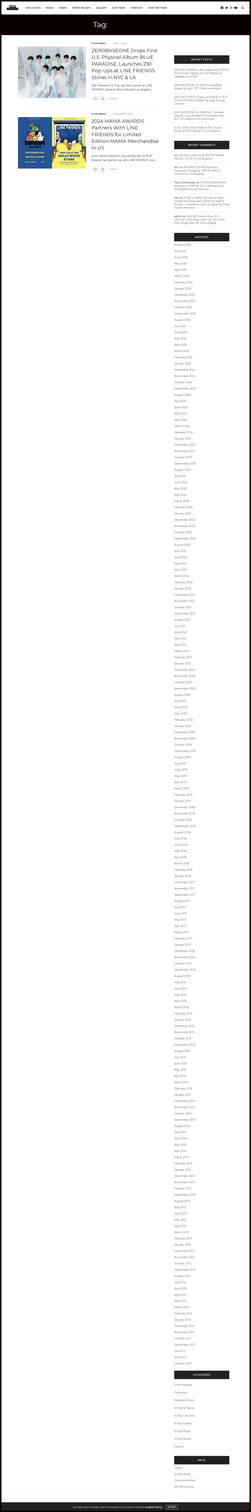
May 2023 (180, 488)
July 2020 (180, 701)
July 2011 (179, 1351)
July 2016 (180, 982)
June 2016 (180, 988)
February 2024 (183, 432)
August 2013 (182, 1201)
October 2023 (183, 457)
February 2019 (183, 794)
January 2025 (182, 363)
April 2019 (180, 782)
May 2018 (180, 851)
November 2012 (184, 1257)
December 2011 (184, 1326)
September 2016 (185, 969)
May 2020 (180, 713)
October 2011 (182, 1338)
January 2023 (182, 513)
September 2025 (185, 313)
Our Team (118, 7)
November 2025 (184, 301)
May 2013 (180, 1219)
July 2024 (180, 401)
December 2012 (184, 1251)
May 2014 (180, 1144)
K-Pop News (99, 43)
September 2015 (184, 1044)
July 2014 (180, 1132)
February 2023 (183, 507)
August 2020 (182, 694)
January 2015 (182, 1094)
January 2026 (182, 288)
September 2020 (185, 688)
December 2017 (184, 882)
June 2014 (180, 1138)
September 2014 (185, 1119)
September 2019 (185, 751)
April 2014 (180, 1151)
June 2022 (180, 557)
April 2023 (180, 494)
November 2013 (184, 1182)
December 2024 (184, 369)
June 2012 (180, 1288)
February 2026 (183, 282)
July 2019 (180, 763)
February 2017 (183, 938)
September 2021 (185, 613)
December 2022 (184, 519)
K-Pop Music (182, 1431)
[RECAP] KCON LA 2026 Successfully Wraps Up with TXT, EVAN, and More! (198, 86)
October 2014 (183, 1113)
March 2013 (181, 1232)
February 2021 (183, 657)
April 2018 (180, 857)
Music (50, 7)
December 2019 (184, 732)
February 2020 (183, 719)
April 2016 (180, 1001)
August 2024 (182, 394)
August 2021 (182, 619)
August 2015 (182, 1051)
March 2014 (181, 1157)
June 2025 (180, 332)
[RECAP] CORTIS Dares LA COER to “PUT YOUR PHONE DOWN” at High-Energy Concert (201, 100)
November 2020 (185, 676)
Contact (136, 7)
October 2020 (183, 682)
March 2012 (181, 1307)
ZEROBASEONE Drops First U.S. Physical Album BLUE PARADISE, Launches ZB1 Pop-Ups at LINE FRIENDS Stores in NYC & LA (124, 64)
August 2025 (182, 319)
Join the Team (157, 7)
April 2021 (180, 644)
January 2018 (182, 876)
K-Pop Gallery (183, 1423)
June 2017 (180, 913)
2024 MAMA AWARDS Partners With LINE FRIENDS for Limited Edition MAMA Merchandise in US (125, 134)
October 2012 (182, 1263)
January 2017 (182, 944)
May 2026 (180, 263)
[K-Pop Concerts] (12, 8)
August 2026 (182, 244)
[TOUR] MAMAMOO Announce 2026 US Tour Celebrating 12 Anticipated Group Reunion (200, 186)
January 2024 (182, 438)
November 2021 (184, 601)
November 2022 (184, 526)
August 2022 (182, 544)
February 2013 (183, 1238)
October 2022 (183, 532)
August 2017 (182, 901)
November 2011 (184, 1332)
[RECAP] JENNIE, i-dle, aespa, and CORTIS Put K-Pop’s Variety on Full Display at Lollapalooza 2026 (201, 73)
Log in (178, 1468)
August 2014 (182, 1126)
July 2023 (180, 476)
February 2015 (183, 1088)
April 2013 (180, 1226)
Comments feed (185, 1480)
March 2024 (181, 426)
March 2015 (181, 1082)
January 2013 (182, 1244)
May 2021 (180, 638)
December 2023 (184, 444)
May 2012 (180, 1294)
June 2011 (180, 1357)
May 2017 (180, 919)
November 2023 (184, 451)
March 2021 (181, 651)
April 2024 (180, 419)
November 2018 (184, 813)
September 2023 (185, 463)
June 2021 (180, 632)
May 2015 (180, 1069)
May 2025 (180, 338)
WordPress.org (183, 1486)
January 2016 (182, 1019)
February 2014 (183, 1163)
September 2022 (185, 538)
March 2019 (181, 788)
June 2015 (180, 1063)
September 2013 (185, 1194)
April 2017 (180, 926)
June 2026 (180, 257)
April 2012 (180, 1301)
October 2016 (182, 963)
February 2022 (183, 582)
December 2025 (184, 294)
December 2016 (184, 951)
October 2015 (182, 1038)
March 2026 (181, 276)
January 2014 (182, 1169)
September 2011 (184, 1344)
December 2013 (184, 1176)
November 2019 (184, 738)
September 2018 (185, 826)
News (63, 7)
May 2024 (180, 413)
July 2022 (180, 551)
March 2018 (181, 863)
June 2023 (180, 482)
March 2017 (181, 932)
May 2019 (180, 776)
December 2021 (184, 594)
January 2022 (182, 588)
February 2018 (183, 869)
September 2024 (185, 388)
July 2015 (180, 1057)
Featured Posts (184, 1400)
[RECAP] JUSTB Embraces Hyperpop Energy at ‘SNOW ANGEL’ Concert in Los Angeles (197, 171)
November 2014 (184, 1107)
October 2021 (182, 607)
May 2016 (180, 994)
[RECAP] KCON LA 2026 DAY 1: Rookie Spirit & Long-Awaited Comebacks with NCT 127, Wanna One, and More (199, 116)
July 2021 (180, 626)
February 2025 (183, 357)
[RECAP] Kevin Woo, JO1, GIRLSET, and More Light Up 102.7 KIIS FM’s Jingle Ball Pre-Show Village (199, 220)
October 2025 (183, 307)
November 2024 (184, 376)
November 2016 (184, 957)
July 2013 (180, 1207)
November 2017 (184, 888)
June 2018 (180, 844)
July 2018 (180, 838)
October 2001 (183, 1363)
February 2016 (183, 1013)
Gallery (101, 7)
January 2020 (182, 726)
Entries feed (182, 1474)
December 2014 (184, 1101)
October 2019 (183, 744)
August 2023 (182, 469)
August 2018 (182, 832)
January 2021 (182, 663)
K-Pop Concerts (184, 1415)
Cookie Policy (153, 1507)
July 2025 (180, 326)
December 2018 (184, 807)
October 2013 (182, 1188)
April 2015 (180, 1076)
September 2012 (185, 1269)
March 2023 (181, 501)
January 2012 (182, 1319)
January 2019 (182, 801)
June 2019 (180, 769)
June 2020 (181, 707)
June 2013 (180, 1213)
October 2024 (183, 382)
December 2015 (184, 1026)
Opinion (179, 1446)
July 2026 (180, 251)
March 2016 (181, 1007)
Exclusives (33, 7)
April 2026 (180, 269)
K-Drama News (184, 1408)
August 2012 (182, 1276)
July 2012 (180, 1282)
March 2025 (181, 351)
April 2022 (180, 569)
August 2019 (182, 757)
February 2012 (183, 1313)
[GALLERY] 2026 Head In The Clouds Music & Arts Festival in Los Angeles (198, 129)
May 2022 (180, 563)
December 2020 (185, 669)
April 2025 (180, 344)
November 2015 (184, 1032)
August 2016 (182, 976)
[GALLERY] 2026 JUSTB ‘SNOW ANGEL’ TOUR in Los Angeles (199, 157)
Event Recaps (81, 7)
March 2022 (181, 576)
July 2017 (180, 907)
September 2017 (185, 894)
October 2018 (183, 819)
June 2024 (181, 407)
